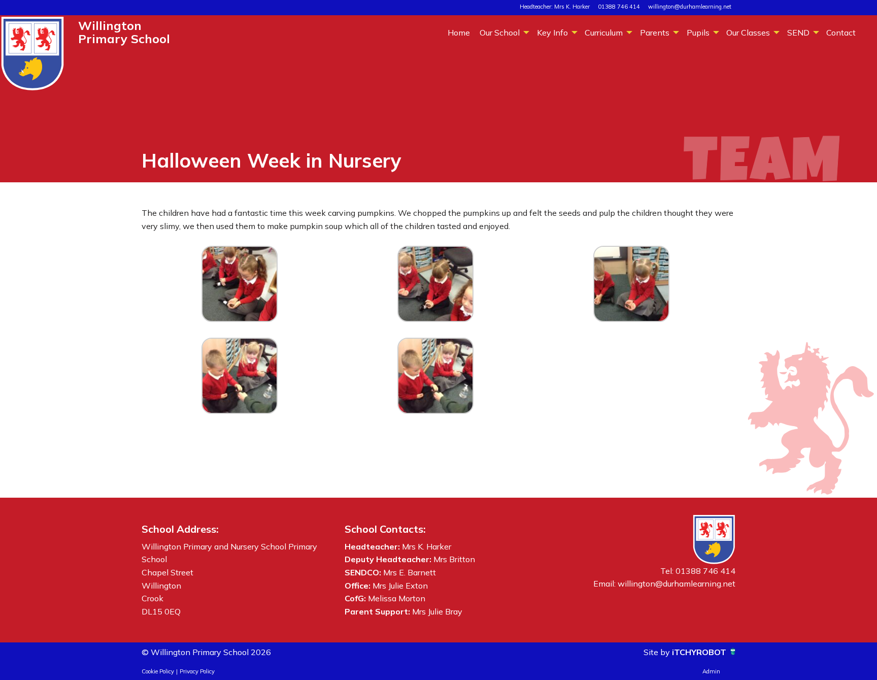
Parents (654, 32)
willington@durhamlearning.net (689, 6)
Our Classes (748, 32)
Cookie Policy (158, 671)
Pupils (698, 32)
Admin (711, 671)
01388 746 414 (619, 6)
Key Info (552, 32)
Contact (841, 32)
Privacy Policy (197, 671)
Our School (500, 32)
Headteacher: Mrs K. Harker (555, 6)
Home (459, 32)
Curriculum (604, 32)
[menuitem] (459, 32)
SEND (798, 32)
